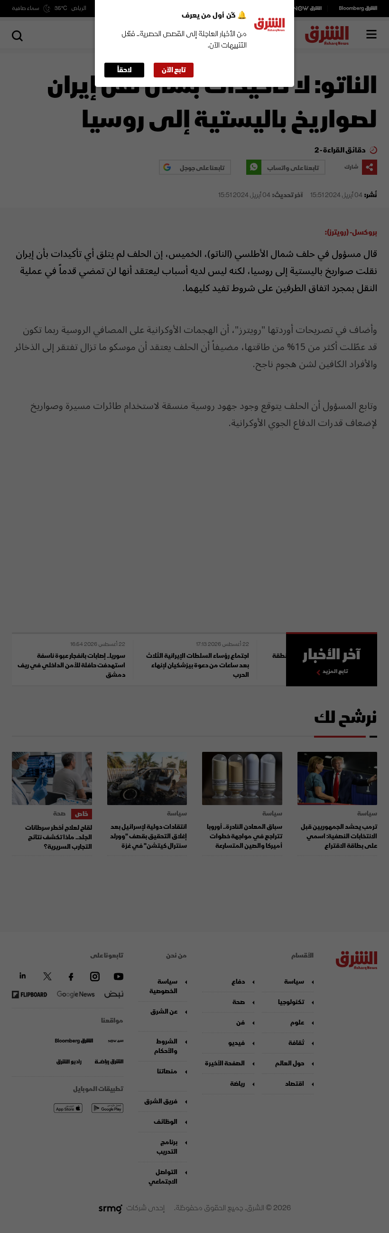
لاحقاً (124, 70)
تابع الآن (174, 70)
